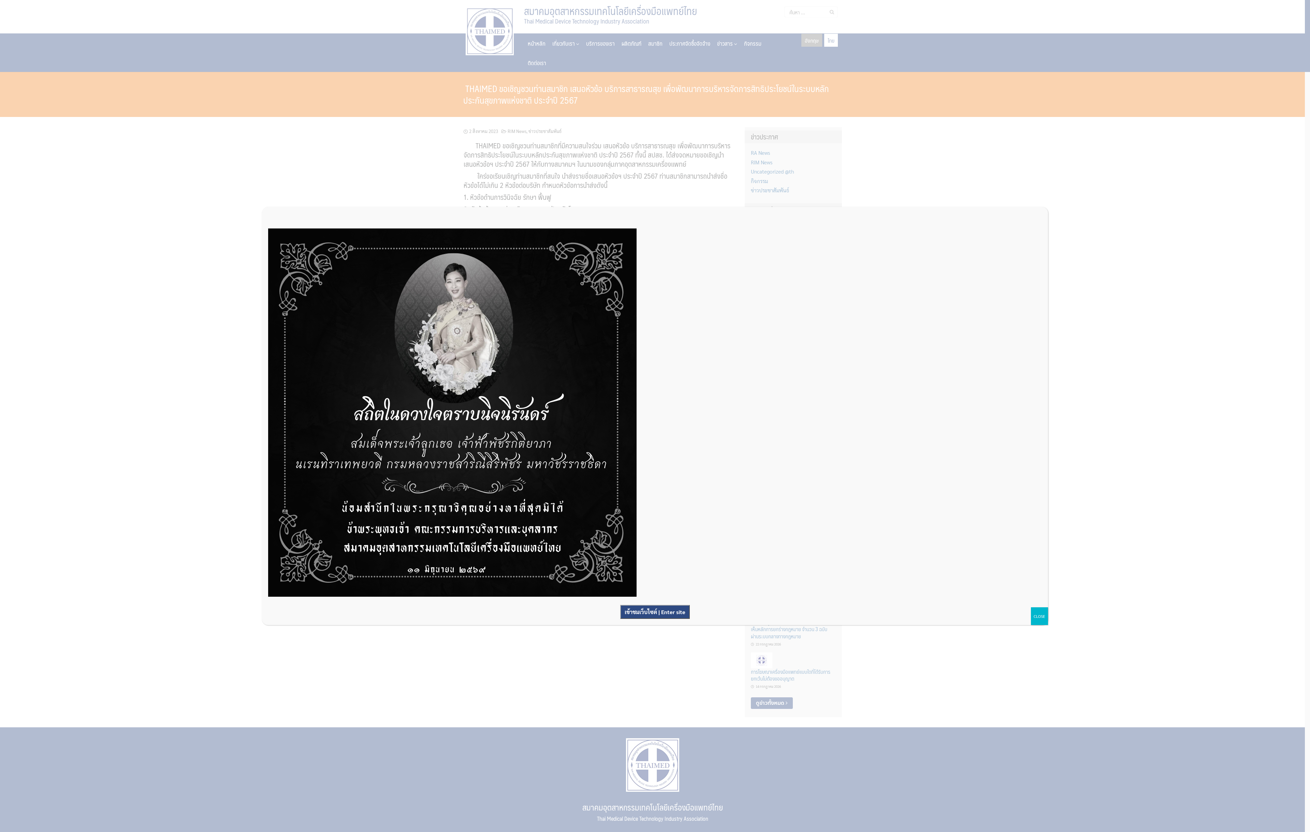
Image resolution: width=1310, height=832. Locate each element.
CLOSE (1039, 616)
